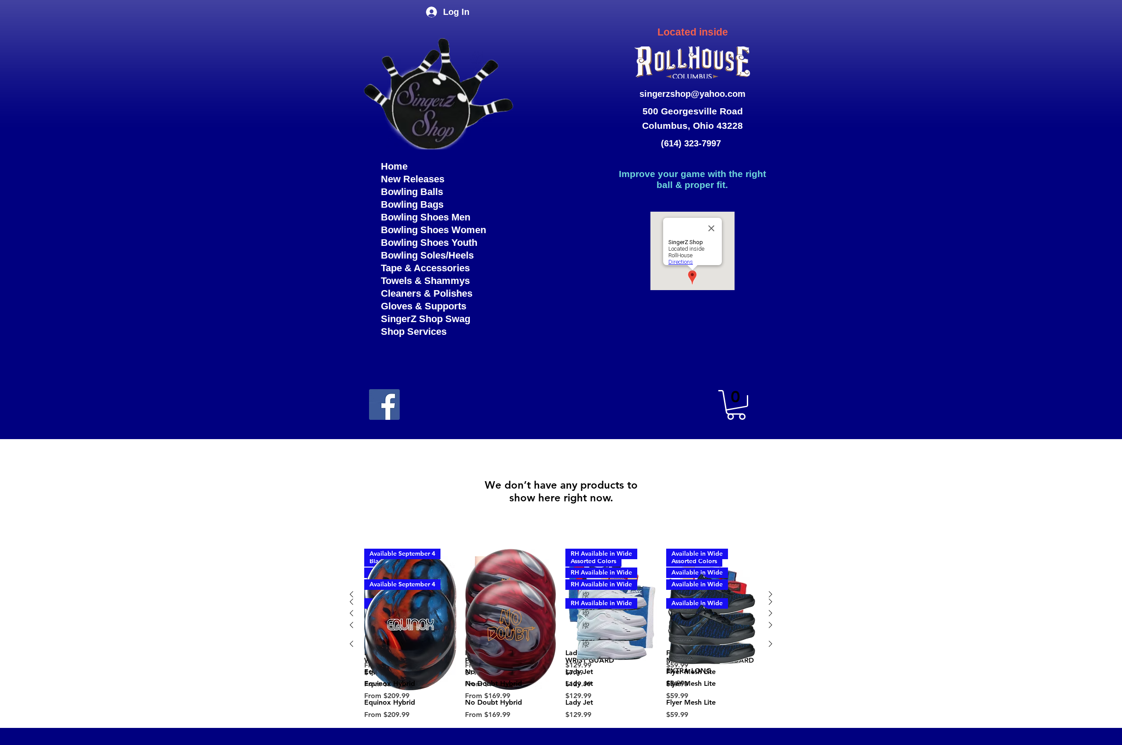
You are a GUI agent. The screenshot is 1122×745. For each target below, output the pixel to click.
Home (394, 166)
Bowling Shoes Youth (429, 242)
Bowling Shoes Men (425, 217)
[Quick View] (511, 625)
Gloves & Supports (423, 306)
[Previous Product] (351, 625)
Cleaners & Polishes (426, 293)
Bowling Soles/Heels (427, 255)
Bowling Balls (412, 191)
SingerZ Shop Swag (425, 318)
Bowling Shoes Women (433, 229)
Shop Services (414, 331)
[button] (736, 405)
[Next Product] (770, 625)
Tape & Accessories (425, 268)
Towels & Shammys (425, 280)
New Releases (412, 179)
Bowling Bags (412, 204)
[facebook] (384, 404)
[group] (561, 640)
